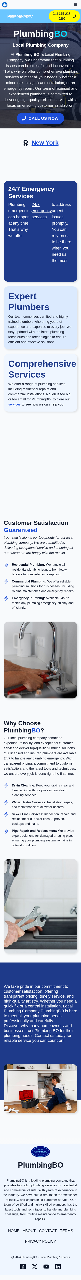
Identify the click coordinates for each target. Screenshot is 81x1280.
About (29, 1231)
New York (45, 142)
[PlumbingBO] (5, 4)
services (14, 404)
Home (13, 1231)
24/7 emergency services (42, 210)
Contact (48, 1231)
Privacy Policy (40, 1241)
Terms (66, 1231)
